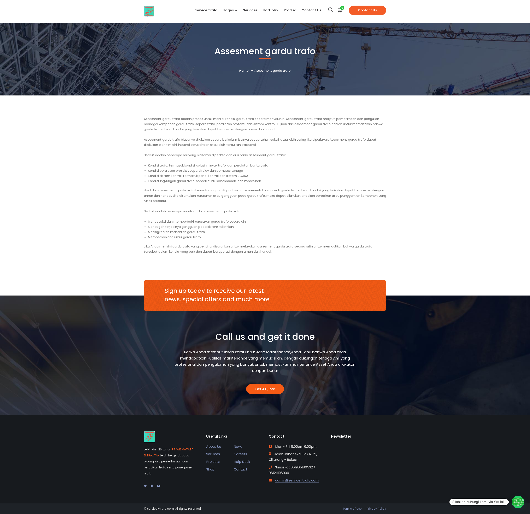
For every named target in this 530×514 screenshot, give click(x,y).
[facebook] (152, 486)
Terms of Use (352, 509)
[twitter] (145, 486)
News (238, 446)
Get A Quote (265, 389)
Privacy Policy (376, 509)
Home (244, 70)
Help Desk (242, 461)
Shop (210, 469)
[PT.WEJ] (149, 11)
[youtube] (158, 486)
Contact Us (367, 10)
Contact (240, 469)
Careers (240, 454)
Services (213, 454)
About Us (213, 446)
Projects (213, 461)
